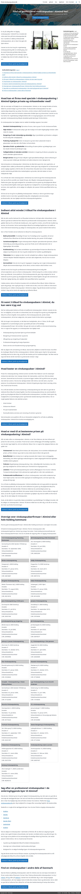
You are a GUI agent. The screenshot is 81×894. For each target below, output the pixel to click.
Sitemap (73, 892)
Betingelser (78, 892)
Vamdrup (6, 818)
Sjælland (61, 2)
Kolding (5, 811)
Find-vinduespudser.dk (9, 2)
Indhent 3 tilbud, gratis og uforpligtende (14, 64)
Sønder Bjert (7, 821)
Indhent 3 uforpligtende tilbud (40, 17)
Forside (45, 2)
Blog (69, 892)
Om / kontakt (70, 2)
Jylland (51, 2)
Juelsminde (6, 824)
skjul (18, 70)
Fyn (56, 2)
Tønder (5, 814)
